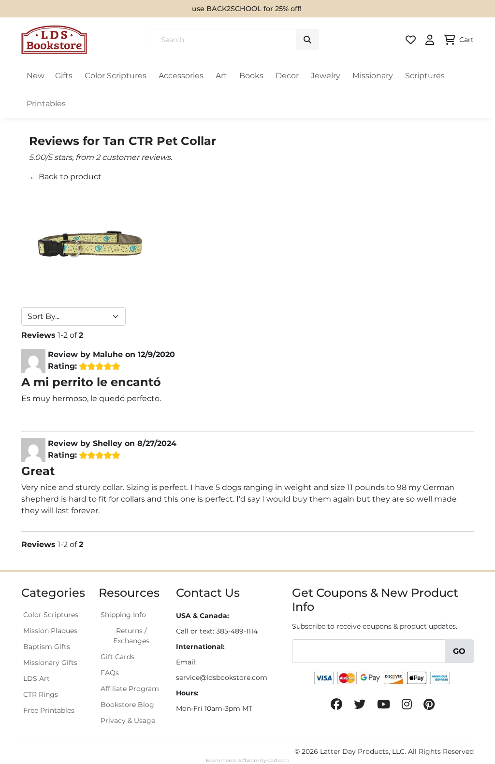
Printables (46, 103)
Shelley (107, 443)
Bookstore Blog (127, 704)
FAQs (110, 672)
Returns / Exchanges (131, 635)
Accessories (181, 75)
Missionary (372, 75)
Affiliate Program (130, 688)
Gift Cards (117, 656)
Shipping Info (123, 614)
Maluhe (108, 354)
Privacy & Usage (128, 720)
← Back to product (65, 176)
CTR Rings (40, 694)
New (35, 75)
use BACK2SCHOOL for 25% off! (247, 8)
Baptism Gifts (46, 646)
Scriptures (425, 75)
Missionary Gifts (50, 662)
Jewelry (325, 75)
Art (221, 75)
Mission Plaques (50, 630)
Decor (287, 75)
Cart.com (278, 760)
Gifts (64, 75)
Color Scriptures (115, 75)
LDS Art (36, 678)
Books (251, 75)
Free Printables (48, 710)
